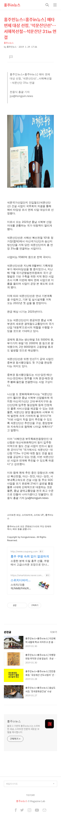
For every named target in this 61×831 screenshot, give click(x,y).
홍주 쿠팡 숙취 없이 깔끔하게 (30, 556)
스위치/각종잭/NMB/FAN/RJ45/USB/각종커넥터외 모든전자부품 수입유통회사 (20, 586)
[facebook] (16, 810)
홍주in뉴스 (12, 5)
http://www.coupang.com (24, 551)
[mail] (44, 810)
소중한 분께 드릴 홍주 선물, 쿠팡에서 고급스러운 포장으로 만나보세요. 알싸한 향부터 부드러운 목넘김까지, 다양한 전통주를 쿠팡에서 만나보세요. (30, 562)
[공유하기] (19, 605)
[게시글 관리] (23, 605)
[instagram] (29, 810)
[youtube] (37, 810)
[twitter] (22, 810)
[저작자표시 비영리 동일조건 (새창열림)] (45, 605)
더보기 (53, 632)
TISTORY (30, 795)
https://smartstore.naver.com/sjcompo (27, 575)
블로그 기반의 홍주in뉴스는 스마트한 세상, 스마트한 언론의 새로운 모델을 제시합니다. (23, 729)
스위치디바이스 (19, 580)
